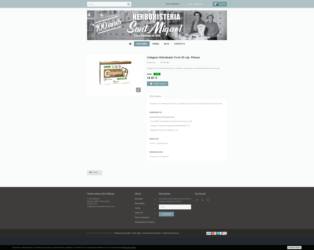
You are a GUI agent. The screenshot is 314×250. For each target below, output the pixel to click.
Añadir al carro (160, 84)
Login (189, 4)
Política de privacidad (122, 233)
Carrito (137, 208)
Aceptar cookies (294, 247)
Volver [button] (95, 172)
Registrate (198, 4)
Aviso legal (136, 233)
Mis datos (139, 199)
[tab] (155, 96)
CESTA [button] (221, 4)
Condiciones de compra (144, 222)
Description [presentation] (155, 96)
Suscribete (166, 214)
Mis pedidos (139, 203)
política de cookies (129, 247)
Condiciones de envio (170, 233)
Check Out (139, 213)
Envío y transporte (142, 217)
